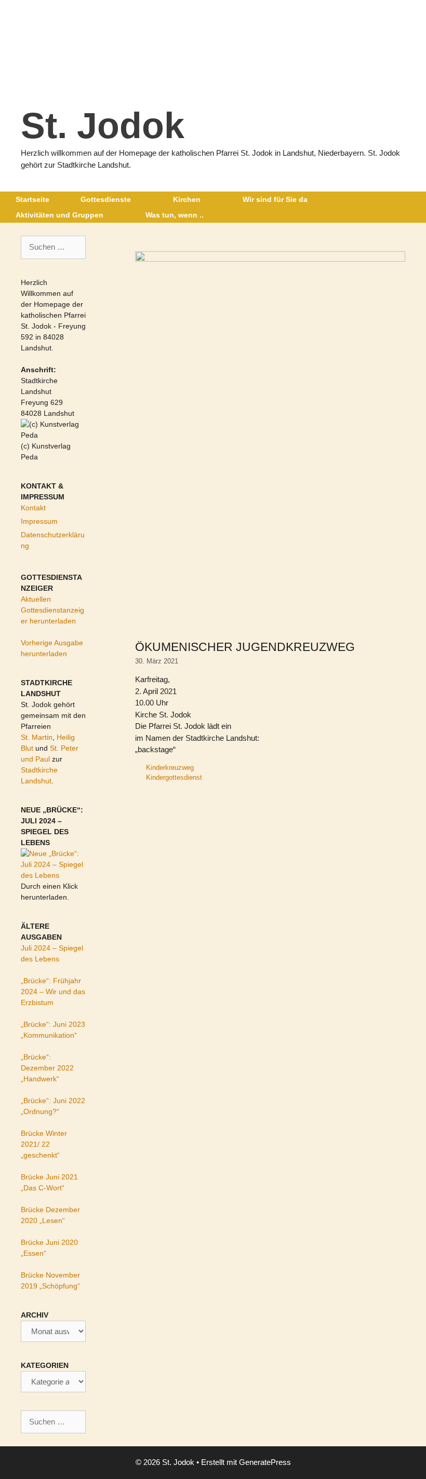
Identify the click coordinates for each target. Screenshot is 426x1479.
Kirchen (187, 199)
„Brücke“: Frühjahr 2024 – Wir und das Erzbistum (53, 991)
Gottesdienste (106, 199)
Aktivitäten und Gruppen (59, 215)
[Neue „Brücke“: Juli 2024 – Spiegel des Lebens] (53, 875)
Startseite (32, 199)
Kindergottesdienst (174, 777)
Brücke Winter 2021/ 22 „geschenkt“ (44, 1144)
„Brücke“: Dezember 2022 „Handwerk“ (47, 1068)
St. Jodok (102, 125)
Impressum (39, 521)
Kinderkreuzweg (170, 767)
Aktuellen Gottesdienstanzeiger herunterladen (52, 610)
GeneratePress (265, 1462)
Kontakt (33, 508)
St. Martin (36, 737)
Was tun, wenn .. (174, 215)
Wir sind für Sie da (275, 199)
